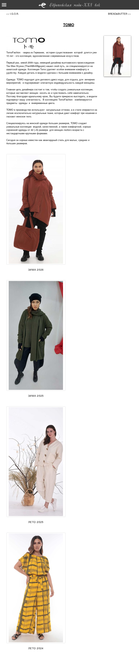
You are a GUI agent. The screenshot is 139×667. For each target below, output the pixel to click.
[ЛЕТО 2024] (36, 588)
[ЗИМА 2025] (36, 335)
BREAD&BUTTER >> (119, 13)
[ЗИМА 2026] (36, 209)
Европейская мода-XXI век (75, 5)
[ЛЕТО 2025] (36, 461)
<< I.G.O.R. (12, 13)
